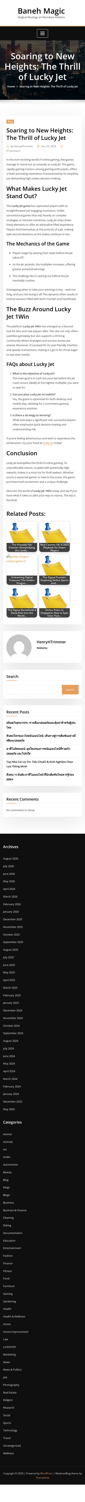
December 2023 (12, 1101)
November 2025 (13, 927)
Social (6, 1415)
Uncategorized (12, 1445)
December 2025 (12, 919)
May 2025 (9, 972)
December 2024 (12, 1010)
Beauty (7, 1172)
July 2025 (8, 957)
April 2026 (9, 889)
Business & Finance (14, 1210)
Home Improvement (15, 1332)
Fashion (8, 1256)
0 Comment (13, 151)
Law (5, 1339)
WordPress (46, 1473)
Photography (11, 1385)
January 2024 (11, 1094)
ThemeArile (42, 1477)
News (6, 1362)
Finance (8, 1263)
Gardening (9, 1301)
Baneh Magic (41, 11)
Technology (10, 1430)
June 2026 (9, 874)
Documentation (12, 1233)
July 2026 (8, 866)
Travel (7, 1438)
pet (5, 1377)
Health (7, 1309)
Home (11, 86)
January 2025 (11, 1003)
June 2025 (9, 965)
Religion (8, 1400)
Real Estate (10, 1392)
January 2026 (11, 911)
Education (9, 1240)
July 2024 (8, 1048)
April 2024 (9, 1071)
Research (8, 1407)
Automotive (10, 1164)
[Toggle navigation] (42, 33)
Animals (8, 1142)
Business (8, 1202)
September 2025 (13, 942)
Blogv (6, 1195)
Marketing (9, 1354)
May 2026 (9, 881)
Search (12, 676)
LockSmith (9, 1347)
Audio (6, 1157)
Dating (7, 1225)
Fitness (7, 1271)
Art (5, 1149)
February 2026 (12, 904)
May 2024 (9, 1063)
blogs (6, 1187)
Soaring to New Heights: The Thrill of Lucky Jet (48, 86)
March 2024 (10, 1079)
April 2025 (9, 980)
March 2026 (10, 896)
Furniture (9, 1286)
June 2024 (9, 1056)
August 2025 (10, 949)
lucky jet (48, 443)
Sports (7, 1423)
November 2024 (13, 1018)
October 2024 (11, 1026)
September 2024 (13, 1033)
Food (6, 1278)
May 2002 (9, 1109)
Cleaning (8, 1217)
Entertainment (12, 1248)
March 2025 (10, 987)
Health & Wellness (14, 1316)
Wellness (8, 1453)
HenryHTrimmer (22, 146)
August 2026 (10, 858)
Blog (10, 121)
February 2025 (12, 995)
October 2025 (11, 934)
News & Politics (12, 1369)
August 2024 (10, 1041)
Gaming (8, 1294)
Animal (7, 1134)
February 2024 (12, 1086)
